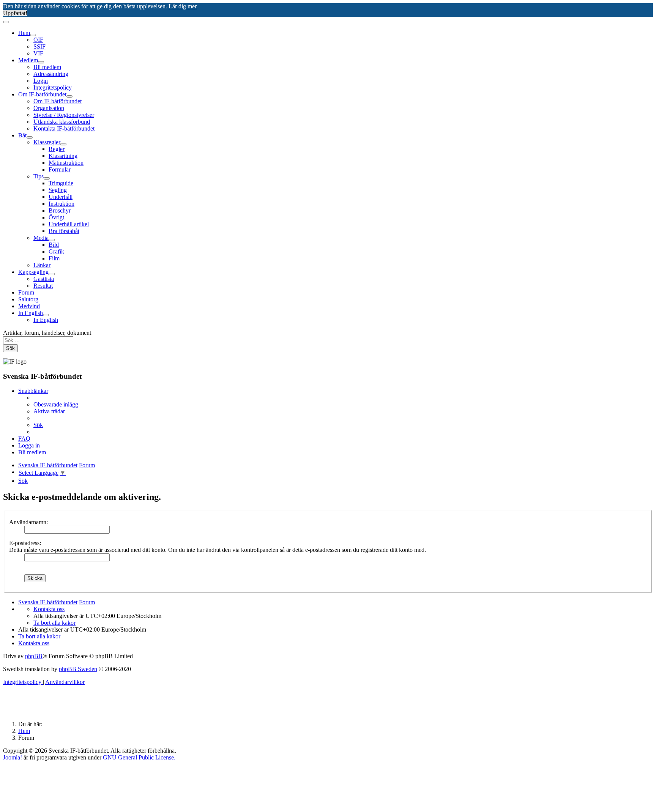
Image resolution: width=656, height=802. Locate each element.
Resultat (43, 285)
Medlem (28, 60)
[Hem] (33, 35)
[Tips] (47, 178)
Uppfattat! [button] (15, 13)
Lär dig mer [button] (183, 6)
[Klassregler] (63, 144)
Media (41, 238)
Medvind (29, 306)
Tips (38, 176)
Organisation (48, 108)
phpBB (34, 656)
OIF (38, 39)
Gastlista (43, 279)
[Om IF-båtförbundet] (69, 96)
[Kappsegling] (52, 274)
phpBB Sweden (78, 669)
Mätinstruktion (66, 162)
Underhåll (61, 197)
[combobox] (38, 340)
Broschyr (60, 210)
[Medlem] (41, 62)
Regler (57, 149)
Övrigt (56, 217)
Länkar (41, 265)
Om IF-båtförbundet (42, 94)
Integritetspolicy (52, 87)
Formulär (60, 169)
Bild (54, 244)
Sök (10, 348)
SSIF (39, 46)
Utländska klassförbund (61, 121)
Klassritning (63, 156)
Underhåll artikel (69, 224)
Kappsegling (33, 272)
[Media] (52, 240)
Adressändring (50, 74)
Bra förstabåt (64, 231)
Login (40, 80)
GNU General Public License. (139, 757)
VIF (38, 53)
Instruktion (61, 203)
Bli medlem (47, 67)
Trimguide (61, 183)
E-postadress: (25, 543)
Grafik (56, 251)
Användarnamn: (28, 522)
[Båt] (30, 137)
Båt (22, 135)
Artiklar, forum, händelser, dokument (47, 332)
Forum (26, 292)
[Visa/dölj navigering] (6, 22)
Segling (58, 190)
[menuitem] (55, 404)
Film (54, 258)
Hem (24, 33)
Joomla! (12, 757)
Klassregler (46, 142)
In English (30, 313)
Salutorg (28, 299)
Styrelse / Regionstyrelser (63, 115)
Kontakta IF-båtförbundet (64, 128)
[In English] (46, 315)
